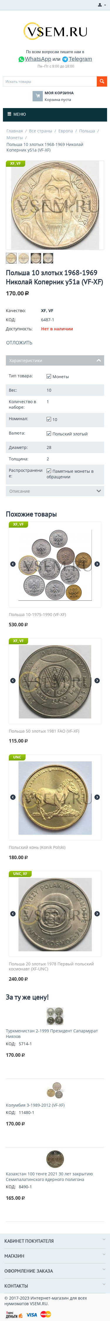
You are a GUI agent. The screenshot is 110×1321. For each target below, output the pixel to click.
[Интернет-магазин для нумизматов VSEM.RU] (55, 30)
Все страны (40, 131)
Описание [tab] (19, 491)
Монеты (14, 137)
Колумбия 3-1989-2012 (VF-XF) (35, 1105)
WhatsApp (38, 59)
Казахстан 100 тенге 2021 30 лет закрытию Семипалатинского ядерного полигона (49, 1176)
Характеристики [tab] (25, 360)
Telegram (80, 59)
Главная (14, 131)
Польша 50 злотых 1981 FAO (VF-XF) (44, 731)
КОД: (11, 319)
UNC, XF (20, 873)
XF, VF (15, 163)
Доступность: (19, 328)
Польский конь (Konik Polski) (37, 847)
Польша (87, 131)
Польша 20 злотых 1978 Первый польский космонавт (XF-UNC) (51, 967)
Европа (65, 131)
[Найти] (102, 81)
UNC (17, 757)
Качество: (16, 310)
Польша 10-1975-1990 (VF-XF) (37, 614)
